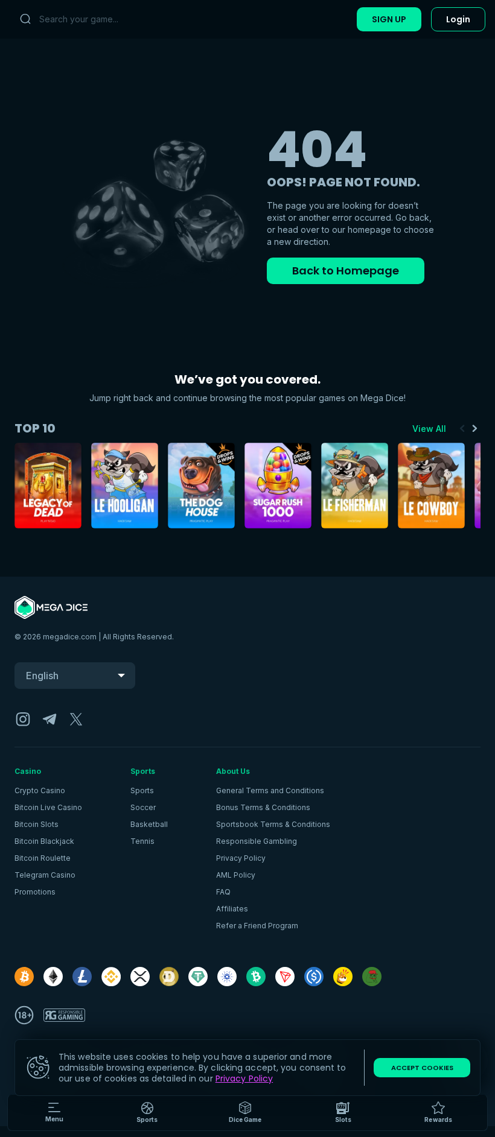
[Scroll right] (474, 428)
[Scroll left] (462, 428)
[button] (245, 1113)
